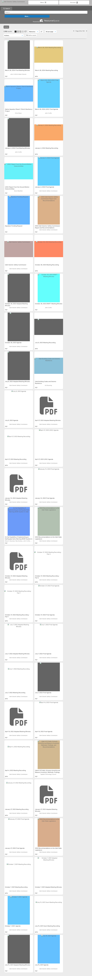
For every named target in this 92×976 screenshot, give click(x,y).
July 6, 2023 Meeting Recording (45, 342)
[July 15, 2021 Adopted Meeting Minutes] (18, 949)
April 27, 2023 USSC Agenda (44, 459)
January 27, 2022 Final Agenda (15, 848)
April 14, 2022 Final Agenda (44, 731)
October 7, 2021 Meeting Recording (16, 887)
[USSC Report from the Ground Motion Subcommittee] (18, 171)
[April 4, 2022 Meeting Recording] (18, 754)
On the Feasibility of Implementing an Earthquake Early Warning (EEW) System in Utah (18, 539)
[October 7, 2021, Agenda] (18, 910)
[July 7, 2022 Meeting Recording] (18, 677)
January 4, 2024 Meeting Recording (46, 148)
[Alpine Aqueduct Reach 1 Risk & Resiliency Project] (18, 93)
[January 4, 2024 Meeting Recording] (48, 132)
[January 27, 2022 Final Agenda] (18, 832)
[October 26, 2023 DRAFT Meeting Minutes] (48, 288)
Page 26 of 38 (80, 31)
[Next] (86, 31)
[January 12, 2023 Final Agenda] (48, 482)
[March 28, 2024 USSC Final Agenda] (48, 93)
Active (6, 27)
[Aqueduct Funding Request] (18, 210)
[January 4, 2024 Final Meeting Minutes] (18, 132)
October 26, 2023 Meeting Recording (47, 265)
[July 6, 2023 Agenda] (18, 404)
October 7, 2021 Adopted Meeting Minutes (48, 887)
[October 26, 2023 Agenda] (18, 327)
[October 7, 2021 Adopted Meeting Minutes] (48, 871)
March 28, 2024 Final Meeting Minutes (17, 70)
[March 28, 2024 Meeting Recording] (48, 54)
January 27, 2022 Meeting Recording (17, 809)
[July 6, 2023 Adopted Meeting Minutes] (18, 365)
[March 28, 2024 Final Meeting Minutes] (18, 54)
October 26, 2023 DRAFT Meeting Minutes (48, 304)
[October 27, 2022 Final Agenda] (48, 599)
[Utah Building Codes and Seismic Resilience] (48, 365)
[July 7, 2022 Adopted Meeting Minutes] (18, 638)
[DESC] (41, 31)
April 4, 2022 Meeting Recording (15, 770)
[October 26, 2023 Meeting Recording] (48, 249)
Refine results (32, 35)
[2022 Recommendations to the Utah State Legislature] (48, 832)
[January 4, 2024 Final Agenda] (48, 171)
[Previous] (73, 31)
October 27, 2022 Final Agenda (45, 615)
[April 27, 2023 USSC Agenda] (48, 443)
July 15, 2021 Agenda (42, 965)
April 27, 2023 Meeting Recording (16, 459)
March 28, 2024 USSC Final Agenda (46, 109)
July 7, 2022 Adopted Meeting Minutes (17, 654)
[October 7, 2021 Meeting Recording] (18, 871)
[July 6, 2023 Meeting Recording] (48, 327)
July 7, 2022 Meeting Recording (15, 692)
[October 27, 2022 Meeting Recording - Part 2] (48, 560)
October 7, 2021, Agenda (13, 926)
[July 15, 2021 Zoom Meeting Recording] (48, 910)
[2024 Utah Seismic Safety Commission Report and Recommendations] (48, 210)
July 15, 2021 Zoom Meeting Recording (47, 926)
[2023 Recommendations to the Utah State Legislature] (48, 521)
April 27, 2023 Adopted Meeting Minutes (48, 420)
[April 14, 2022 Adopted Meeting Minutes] (18, 716)
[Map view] (25, 32)
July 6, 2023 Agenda (11, 420)
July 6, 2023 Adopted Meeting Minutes (17, 381)
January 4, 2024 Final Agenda (44, 187)
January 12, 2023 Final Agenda (45, 498)
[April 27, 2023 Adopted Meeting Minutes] (48, 404)
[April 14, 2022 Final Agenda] (48, 716)
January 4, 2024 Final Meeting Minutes (17, 148)
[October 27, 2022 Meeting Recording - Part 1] (18, 599)
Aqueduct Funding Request (14, 226)
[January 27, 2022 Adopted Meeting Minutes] (48, 793)
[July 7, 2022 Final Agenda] (48, 638)
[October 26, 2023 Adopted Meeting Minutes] (18, 288)
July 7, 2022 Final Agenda (43, 654)
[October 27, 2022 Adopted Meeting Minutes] (18, 560)
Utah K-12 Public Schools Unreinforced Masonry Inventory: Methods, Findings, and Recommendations (47, 772)
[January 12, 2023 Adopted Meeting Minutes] (18, 482)
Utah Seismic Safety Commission (16, 265)
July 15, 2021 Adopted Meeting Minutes (17, 965)
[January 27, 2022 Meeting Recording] (18, 793)
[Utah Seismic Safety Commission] (18, 249)
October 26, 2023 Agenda (13, 342)
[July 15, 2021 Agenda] (48, 949)
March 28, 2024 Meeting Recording (46, 70)
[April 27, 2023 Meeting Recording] (18, 443)
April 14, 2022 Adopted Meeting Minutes (18, 731)
